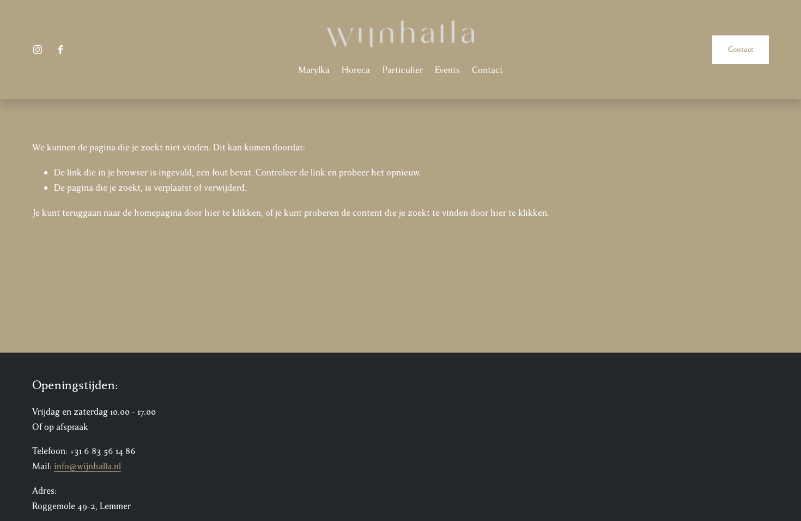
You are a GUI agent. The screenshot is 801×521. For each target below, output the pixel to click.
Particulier (403, 70)
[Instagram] (37, 49)
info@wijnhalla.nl (87, 466)
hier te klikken (232, 213)
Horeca (356, 70)
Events (447, 70)
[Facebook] (60, 49)
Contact (487, 70)
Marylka (314, 70)
